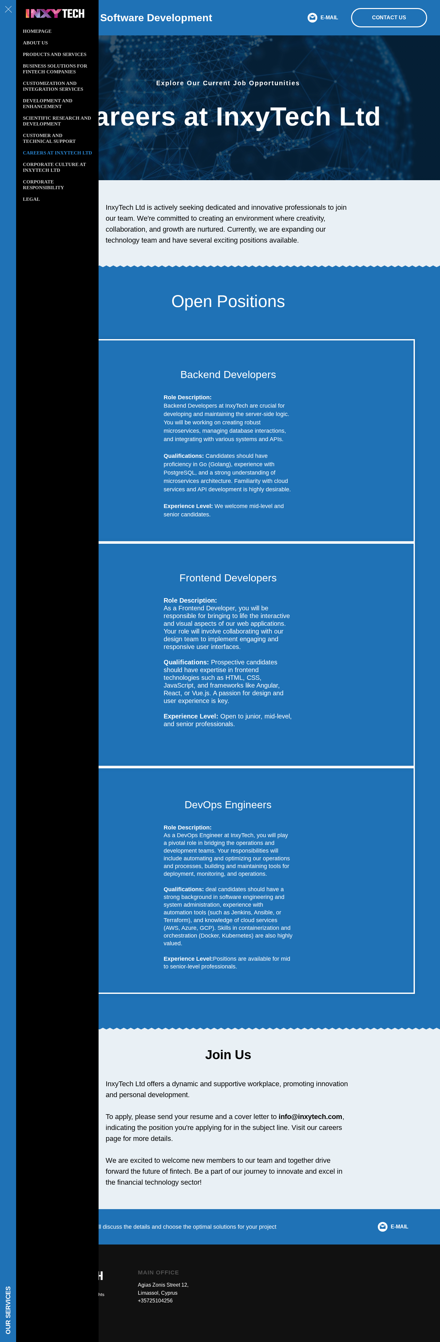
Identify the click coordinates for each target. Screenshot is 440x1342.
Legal (31, 199)
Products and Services (54, 54)
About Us (35, 42)
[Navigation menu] (8, 9)
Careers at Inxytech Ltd (57, 152)
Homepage (37, 31)
